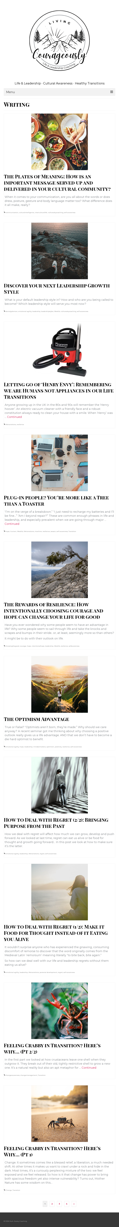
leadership (36, 311)
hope (8, 531)
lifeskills (57, 311)
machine (38, 531)
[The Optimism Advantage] (59, 684)
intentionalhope (38, 646)
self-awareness (69, 212)
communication (12, 212)
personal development (48, 972)
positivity (58, 747)
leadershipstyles (47, 311)
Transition (72, 531)
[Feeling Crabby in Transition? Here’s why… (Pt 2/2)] (59, 1010)
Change (9, 1190)
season (53, 531)
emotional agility (25, 311)
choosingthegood (12, 646)
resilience (20, 424)
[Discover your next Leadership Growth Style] (59, 250)
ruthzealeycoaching (55, 212)
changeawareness (13, 1075)
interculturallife (41, 212)
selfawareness (74, 646)
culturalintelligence (26, 212)
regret (42, 854)
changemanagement (28, 1075)
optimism (50, 747)
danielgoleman (12, 311)
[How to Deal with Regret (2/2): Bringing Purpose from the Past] (59, 785)
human (13, 531)
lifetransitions (11, 424)
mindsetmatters (39, 747)
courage (23, 646)
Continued (14, 417)
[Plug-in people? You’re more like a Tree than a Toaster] (59, 462)
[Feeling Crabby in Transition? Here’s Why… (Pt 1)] (59, 1113)
